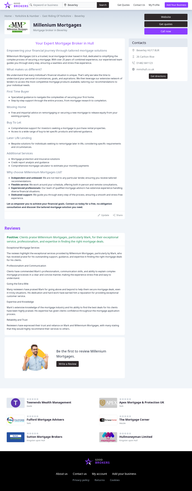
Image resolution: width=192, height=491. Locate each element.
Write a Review (67, 364)
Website (166, 17)
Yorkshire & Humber (27, 16)
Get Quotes (124, 4)
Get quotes (165, 24)
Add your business (124, 474)
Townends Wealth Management (49, 402)
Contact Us (139, 4)
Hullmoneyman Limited (135, 437)
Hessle (122, 423)
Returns (100, 480)
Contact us (80, 474)
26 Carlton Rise (145, 56)
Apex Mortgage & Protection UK (141, 402)
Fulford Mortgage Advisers (45, 419)
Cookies (115, 480)
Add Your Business (176, 4)
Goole (29, 406)
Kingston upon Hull (36, 440)
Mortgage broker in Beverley (50, 30)
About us (62, 474)
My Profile (154, 4)
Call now (166, 31)
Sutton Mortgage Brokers (44, 437)
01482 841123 (144, 63)
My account (99, 474)
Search (103, 4)
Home (8, 16)
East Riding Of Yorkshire (56, 16)
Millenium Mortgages (57, 25)
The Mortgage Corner (134, 419)
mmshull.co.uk (145, 69)
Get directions (158, 76)
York (121, 406)
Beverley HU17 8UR (147, 50)
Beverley (79, 16)
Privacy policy (81, 480)
